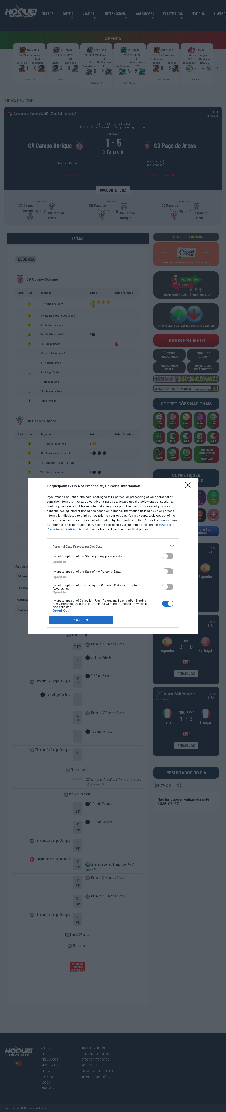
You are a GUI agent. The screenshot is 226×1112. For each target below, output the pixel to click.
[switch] (167, 556)
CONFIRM (81, 620)
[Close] (189, 486)
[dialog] (113, 556)
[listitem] (113, 546)
